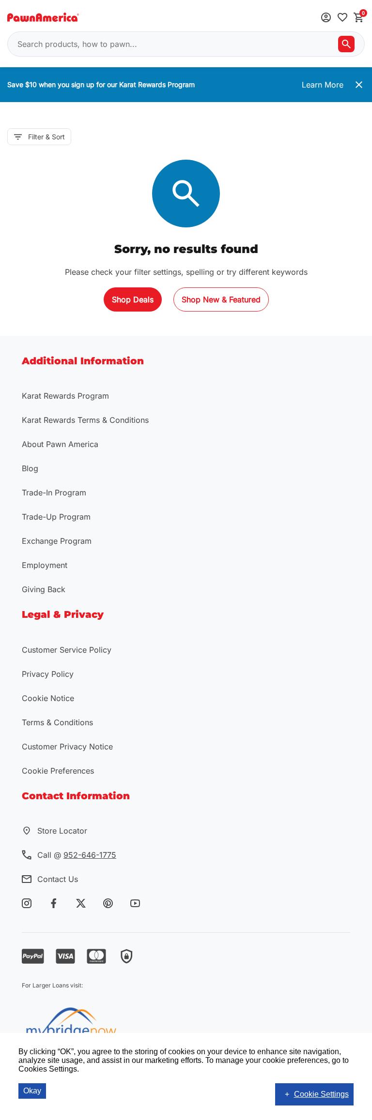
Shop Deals (133, 299)
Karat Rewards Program (65, 396)
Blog (30, 468)
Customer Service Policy (66, 650)
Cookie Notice (48, 698)
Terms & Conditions (57, 722)
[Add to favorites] (342, 18)
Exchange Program (57, 541)
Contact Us (57, 879)
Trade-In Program (54, 492)
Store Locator (62, 831)
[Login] (326, 18)
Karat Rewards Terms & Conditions (85, 420)
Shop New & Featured (221, 299)
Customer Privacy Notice (67, 746)
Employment (44, 565)
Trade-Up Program (56, 517)
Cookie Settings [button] (321, 1094)
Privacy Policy (48, 674)
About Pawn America (60, 444)
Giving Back (43, 589)
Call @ (76, 855)
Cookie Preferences (58, 771)
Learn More (322, 85)
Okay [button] (32, 1091)
